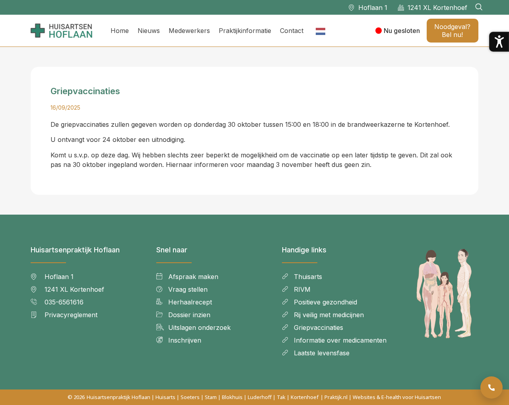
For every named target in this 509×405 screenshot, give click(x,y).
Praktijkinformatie (245, 31)
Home (120, 31)
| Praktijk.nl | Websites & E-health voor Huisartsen (381, 397)
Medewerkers (189, 31)
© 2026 (76, 397)
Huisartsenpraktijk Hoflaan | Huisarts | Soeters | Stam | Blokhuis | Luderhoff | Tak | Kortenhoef (203, 397)
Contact (291, 31)
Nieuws (149, 31)
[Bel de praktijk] (491, 387)
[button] (478, 7)
